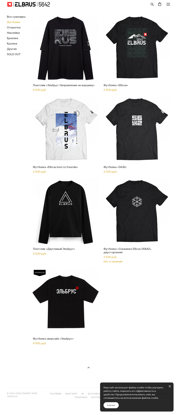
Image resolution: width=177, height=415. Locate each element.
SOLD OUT (14, 54)
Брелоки (12, 38)
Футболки (13, 22)
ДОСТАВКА (94, 394)
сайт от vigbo (14, 407)
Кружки (12, 43)
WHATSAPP (71, 394)
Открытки (13, 27)
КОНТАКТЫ (97, 397)
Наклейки (13, 32)
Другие (12, 49)
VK (82, 394)
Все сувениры (16, 16)
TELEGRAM (55, 394)
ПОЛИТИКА (82, 397)
